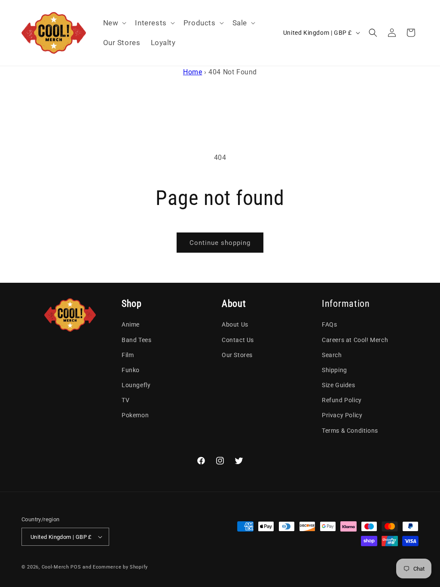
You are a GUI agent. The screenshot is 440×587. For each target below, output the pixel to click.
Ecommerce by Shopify (120, 567)
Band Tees (136, 339)
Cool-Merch (55, 567)
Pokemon (135, 415)
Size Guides (338, 385)
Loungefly (136, 385)
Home (192, 72)
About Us (235, 324)
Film (128, 355)
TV (125, 400)
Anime (131, 324)
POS (75, 567)
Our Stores (237, 355)
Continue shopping (220, 243)
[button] (114, 23)
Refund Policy (342, 400)
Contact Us (238, 339)
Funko (131, 370)
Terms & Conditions (350, 430)
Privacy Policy (342, 415)
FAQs (329, 324)
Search (332, 355)
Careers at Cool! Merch (355, 339)
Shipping (334, 370)
